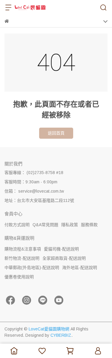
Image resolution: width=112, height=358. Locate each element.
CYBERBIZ (60, 335)
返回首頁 (56, 133)
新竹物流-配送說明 (21, 258)
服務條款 (89, 224)
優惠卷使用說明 (19, 276)
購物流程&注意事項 (22, 249)
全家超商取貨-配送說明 (64, 258)
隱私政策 (69, 224)
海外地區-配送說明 (79, 267)
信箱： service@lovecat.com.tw (34, 191)
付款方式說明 (17, 224)
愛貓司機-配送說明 (61, 249)
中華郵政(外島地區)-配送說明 (31, 267)
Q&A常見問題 (45, 224)
